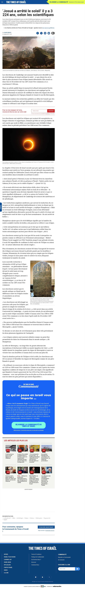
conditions (48, 113)
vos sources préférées (48, 28)
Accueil (6, 554)
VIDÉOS (6, 570)
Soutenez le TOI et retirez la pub (76, 2)
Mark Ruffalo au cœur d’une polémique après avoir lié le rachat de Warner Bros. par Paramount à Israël (34, 480)
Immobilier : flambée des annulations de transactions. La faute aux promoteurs (45, 457)
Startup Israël (8, 567)
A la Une (6, 572)
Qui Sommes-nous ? (36, 559)
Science (32, 518)
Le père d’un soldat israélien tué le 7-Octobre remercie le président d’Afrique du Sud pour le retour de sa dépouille (22, 458)
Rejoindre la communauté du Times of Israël (29, 425)
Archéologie (20, 518)
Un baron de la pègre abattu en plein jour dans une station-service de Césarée (10, 478)
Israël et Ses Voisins (9, 557)
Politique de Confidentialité (37, 557)
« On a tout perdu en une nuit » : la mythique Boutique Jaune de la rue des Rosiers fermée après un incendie (34, 458)
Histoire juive (39, 518)
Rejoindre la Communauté (59, 2)
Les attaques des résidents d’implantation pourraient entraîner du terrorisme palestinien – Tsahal (46, 480)
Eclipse (26, 518)
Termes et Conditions (36, 554)
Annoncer (33, 562)
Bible (14, 518)
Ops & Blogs (7, 564)
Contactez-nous (35, 564)
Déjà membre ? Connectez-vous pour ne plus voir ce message (29, 430)
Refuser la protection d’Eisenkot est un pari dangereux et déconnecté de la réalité (22, 479)
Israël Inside (7, 562)
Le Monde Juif (7, 518)
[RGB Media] (43, 586)
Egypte (5, 519)
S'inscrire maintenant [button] (46, 527)
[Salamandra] (57, 586)
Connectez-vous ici (49, 530)
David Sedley (7, 32)
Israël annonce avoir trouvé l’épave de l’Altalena (9, 456)
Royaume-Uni (47, 518)
